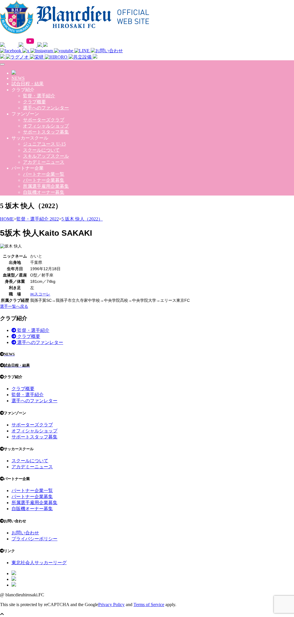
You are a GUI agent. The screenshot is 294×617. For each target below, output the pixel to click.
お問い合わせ (25, 532)
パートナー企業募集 (43, 180)
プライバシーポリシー (34, 538)
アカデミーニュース (43, 162)
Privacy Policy (111, 604)
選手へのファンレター (46, 107)
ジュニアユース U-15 (44, 144)
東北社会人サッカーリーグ (39, 562)
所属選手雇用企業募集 (46, 186)
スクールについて (41, 150)
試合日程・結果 (27, 83)
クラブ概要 (34, 101)
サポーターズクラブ (43, 119)
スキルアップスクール (46, 156)
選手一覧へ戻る (14, 306)
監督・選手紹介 (39, 95)
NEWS (18, 78)
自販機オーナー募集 (43, 192)
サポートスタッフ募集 (46, 131)
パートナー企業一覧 (43, 174)
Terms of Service (149, 604)
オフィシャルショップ (46, 125)
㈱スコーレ (40, 294)
